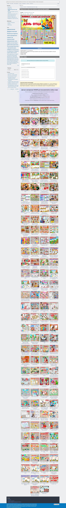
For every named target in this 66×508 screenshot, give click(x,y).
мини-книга (12, 59)
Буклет (13, 54)
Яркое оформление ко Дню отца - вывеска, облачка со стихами (44, 419)
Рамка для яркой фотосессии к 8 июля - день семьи (25, 441)
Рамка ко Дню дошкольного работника (53, 332)
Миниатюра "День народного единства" (25, 408)
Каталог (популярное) (11, 22)
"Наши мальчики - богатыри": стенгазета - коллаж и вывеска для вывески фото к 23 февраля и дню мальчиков (44, 180)
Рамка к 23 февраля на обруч (35, 191)
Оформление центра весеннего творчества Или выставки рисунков (44, 267)
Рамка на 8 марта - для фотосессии (44, 364)
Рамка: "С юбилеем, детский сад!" (44, 430)
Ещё (18, 65)
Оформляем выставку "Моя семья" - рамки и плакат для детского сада (25, 353)
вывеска (31, 13)
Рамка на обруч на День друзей (54, 136)
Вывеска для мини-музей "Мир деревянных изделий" (25, 364)
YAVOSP (47, 94)
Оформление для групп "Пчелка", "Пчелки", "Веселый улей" (35, 343)
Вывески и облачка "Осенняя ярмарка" (44, 234)
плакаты (9, 52)
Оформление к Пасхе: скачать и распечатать (25, 451)
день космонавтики (13, 63)
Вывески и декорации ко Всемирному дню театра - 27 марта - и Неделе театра (25, 267)
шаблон (8, 64)
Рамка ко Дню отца (34, 114)
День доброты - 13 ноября (44, 472)
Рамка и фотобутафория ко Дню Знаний (53, 430)
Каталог (25, 6)
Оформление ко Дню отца (44, 115)
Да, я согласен (56, 504)
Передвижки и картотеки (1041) (13, 18)
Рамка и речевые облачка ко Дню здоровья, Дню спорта (25, 343)
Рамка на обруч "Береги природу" (54, 158)
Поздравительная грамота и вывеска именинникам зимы (44, 202)
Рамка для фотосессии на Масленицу (35, 364)
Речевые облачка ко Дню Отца (25, 472)
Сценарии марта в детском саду (13, 81)
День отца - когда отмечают (12, 74)
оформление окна (12, 41)
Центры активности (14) (12, 16)
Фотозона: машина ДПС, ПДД (44, 342)
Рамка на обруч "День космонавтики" (25, 169)
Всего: (15, 69)
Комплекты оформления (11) (12, 17)
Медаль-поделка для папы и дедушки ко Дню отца (44, 311)
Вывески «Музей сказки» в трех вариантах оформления (25, 234)
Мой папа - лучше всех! (35, 451)
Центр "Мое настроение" (25, 462)
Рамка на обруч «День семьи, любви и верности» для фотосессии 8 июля (44, 137)
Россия (8, 60)
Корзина (9, 23)
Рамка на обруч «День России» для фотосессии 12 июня (25, 148)
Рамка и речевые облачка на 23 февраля (25, 375)
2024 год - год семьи (25, 385)
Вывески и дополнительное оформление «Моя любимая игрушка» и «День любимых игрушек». (54, 234)
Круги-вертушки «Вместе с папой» (35, 224)
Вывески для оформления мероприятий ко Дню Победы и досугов (44, 256)
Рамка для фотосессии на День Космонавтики (54, 353)
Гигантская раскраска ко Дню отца (25, 419)
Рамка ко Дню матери (35, 299)
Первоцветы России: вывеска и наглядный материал (54, 441)
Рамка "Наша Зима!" (34, 396)
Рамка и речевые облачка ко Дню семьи (35, 256)
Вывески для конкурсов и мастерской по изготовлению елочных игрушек (44, 191)
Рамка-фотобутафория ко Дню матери (44, 397)
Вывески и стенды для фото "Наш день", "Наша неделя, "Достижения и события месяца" (25, 300)
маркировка (11, 60)
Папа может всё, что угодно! (44, 278)
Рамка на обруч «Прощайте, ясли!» (35, 158)
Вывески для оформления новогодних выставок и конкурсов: (25, 202)
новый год (10, 37)
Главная (8, 3)
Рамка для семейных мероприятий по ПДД (54, 342)
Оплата (20, 3)
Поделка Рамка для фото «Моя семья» (34, 136)
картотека (13, 46)
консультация (14, 55)
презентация (10, 39)
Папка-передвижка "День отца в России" (35, 332)
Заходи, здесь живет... (25, 331)
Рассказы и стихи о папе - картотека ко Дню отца (34, 419)
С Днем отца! (44, 223)
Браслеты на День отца (54, 299)
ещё (18, 91)
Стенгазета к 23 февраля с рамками (34, 375)
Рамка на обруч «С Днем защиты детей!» (34, 147)
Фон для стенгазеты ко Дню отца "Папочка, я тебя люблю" (35, 322)
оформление (11, 29)
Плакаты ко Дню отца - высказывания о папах (54, 419)
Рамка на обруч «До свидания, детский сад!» (53, 147)
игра (11, 33)
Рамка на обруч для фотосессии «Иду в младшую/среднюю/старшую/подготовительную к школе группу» (44, 148)
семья (8, 59)
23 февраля (16, 51)
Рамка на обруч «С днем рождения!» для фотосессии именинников (25, 137)
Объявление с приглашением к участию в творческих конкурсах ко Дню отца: (44, 213)
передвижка (13, 35)
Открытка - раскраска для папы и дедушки (54, 321)
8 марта (16, 54)
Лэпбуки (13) (10, 8)
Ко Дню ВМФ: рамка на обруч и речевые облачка (44, 126)
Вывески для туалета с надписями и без (44, 245)
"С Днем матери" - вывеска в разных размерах (54, 473)
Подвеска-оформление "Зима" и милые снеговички (25, 397)
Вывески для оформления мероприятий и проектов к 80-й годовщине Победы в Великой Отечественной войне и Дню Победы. (35, 267)
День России (14, 52)
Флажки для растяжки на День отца (54, 483)
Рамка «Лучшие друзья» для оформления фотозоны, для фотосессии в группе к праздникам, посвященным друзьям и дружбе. (25, 256)
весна (12, 44)
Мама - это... (44, 299)
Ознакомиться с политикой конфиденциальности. (14, 507)
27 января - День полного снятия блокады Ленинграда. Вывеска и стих (53, 375)
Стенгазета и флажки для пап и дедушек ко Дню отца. (35, 311)
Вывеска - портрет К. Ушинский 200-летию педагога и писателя (54, 452)
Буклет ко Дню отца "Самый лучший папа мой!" (54, 311)
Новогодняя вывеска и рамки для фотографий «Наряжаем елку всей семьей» (35, 202)
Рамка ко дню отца (25, 114)
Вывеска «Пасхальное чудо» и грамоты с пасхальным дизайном (35, 169)
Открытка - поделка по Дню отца (54, 224)
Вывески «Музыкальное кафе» (25, 278)
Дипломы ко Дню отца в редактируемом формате (35, 484)
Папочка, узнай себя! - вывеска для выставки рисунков (54, 278)
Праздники (24, 3)
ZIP (46, 85)
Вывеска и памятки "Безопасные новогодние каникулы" (53, 289)
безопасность (9, 56)
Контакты (31, 3)
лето (8, 54)
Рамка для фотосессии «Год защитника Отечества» (35, 289)
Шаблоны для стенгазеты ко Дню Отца (34, 430)
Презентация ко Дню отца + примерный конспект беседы (44, 408)
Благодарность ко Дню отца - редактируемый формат (25, 484)
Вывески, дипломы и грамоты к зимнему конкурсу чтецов (44, 289)
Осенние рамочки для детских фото (25, 245)
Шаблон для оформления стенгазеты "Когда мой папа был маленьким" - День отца (25, 430)
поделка (15, 33)
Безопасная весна (35, 277)
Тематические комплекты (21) (12, 13)
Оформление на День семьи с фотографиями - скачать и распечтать (34, 353)
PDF (48, 83)
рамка (28, 13)
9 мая (17, 60)
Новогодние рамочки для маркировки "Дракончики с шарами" (54, 386)
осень (8, 43)
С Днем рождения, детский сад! (35, 462)
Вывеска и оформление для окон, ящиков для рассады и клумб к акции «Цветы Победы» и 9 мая (54, 256)
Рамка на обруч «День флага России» (35, 125)
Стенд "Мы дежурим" (35, 385)
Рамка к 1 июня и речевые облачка (35, 440)
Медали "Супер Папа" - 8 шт (25, 321)
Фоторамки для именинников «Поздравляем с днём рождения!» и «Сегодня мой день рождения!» (35, 245)
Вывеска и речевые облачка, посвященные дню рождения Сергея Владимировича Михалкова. (54, 267)
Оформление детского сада (32, 6)
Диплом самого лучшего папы (53, 462)
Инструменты (16, 3)
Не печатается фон (11, 73)
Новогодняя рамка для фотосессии (44, 386)
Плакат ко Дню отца (44, 331)
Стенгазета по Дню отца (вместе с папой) (44, 321)
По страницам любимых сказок (44, 375)
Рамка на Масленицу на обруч (25, 191)
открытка (11, 61)
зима (8, 35)
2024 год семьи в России (12, 87)
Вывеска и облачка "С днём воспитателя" (35, 234)
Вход (58, 3)
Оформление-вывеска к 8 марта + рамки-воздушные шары (54, 364)
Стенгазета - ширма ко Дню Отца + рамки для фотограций (54, 115)
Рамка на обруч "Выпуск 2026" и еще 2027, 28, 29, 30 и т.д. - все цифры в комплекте (25, 159)
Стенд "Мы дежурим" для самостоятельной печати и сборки (54, 397)
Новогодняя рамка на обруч (54, 192)
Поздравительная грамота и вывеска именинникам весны (44, 169)
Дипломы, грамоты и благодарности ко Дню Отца (35, 473)
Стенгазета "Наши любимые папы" (54, 213)
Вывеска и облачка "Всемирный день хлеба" (35, 213)
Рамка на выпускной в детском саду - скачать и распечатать (44, 353)
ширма (10, 54)
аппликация (13, 49)
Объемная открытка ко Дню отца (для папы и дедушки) (54, 408)
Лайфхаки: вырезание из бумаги (13, 82)
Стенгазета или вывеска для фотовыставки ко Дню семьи (53, 126)
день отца (24, 13)
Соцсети (28, 3)
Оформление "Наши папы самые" (25, 213)
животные (16, 57)
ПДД (10, 64)
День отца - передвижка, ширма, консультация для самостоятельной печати (34, 495)
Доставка (11, 3)
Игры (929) (9, 7)
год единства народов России (13, 62)
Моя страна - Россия (44, 462)
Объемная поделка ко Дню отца (25, 224)
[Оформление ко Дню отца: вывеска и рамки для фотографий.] (38, 29)
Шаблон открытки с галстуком (25, 310)
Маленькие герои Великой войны (44, 440)
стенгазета (9, 55)
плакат (14, 56)
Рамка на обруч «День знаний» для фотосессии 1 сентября (25, 126)
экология (8, 61)
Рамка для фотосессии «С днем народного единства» (54, 202)
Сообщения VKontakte (11, 500)
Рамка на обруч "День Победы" (44, 158)
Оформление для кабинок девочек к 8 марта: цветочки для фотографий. (25, 180)
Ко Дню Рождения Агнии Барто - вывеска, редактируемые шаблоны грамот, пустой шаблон (34, 180)
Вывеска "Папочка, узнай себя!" (25, 288)
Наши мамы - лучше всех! (44, 451)
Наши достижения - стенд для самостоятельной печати (34, 408)
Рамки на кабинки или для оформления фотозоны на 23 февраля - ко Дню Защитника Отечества (53, 180)
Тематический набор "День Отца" (44, 493)
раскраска (12, 57)
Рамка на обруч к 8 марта (53, 169)
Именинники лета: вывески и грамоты (53, 245)
